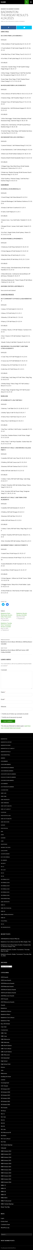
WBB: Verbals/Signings (7, 914)
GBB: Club (3, 793)
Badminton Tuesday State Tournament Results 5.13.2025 (6, 624)
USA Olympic (4, 850)
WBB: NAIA (4, 1197)
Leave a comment (20, 21)
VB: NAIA (3, 1135)
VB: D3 (3, 1126)
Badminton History (6, 742)
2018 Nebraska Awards (7, 770)
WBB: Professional (6, 908)
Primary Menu (31, 2)
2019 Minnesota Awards (7, 786)
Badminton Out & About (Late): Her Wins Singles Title (16, 941)
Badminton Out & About (8, 748)
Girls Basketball (5, 754)
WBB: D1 (3, 905)
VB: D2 (2, 876)
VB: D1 (2, 873)
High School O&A (6, 815)
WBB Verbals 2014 (6, 1151)
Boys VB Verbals (5, 857)
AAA (2, 831)
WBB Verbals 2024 (6, 1176)
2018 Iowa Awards (6, 764)
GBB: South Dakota (6, 818)
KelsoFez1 (11, 21)
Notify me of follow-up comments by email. (15, 714)
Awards (3, 758)
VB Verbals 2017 (5, 879)
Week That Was (5, 1207)
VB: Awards (4, 860)
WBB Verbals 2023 (6, 1173)
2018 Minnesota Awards (7, 767)
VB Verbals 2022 (5, 895)
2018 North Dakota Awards (8, 774)
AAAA (2, 834)
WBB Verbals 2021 (6, 1166)
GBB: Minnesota (5, 799)
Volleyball (4, 920)
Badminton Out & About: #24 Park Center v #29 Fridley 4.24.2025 (15, 650)
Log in (2, 1218)
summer (3, 837)
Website (3, 706)
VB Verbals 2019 (5, 885)
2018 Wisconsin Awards (7, 780)
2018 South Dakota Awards (8, 777)
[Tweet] (24, 27)
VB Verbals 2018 (5, 882)
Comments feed (5, 1224)
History (3, 825)
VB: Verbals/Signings (6, 1145)
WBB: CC (3, 1185)
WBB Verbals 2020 (6, 1163)
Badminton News (14, 9)
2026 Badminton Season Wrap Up (10, 938)
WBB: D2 (3, 911)
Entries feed (4, 1221)
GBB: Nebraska (5, 802)
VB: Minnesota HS (5, 927)
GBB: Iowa (3, 796)
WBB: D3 (3, 917)
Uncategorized (5, 853)
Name (3, 692)
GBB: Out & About (6, 809)
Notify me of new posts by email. (12, 717)
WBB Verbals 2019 (6, 1160)
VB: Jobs (3, 1129)
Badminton (4, 9)
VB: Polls (3, 1141)
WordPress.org (5, 1227)
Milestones (4, 844)
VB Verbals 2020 (5, 889)
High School (4, 828)
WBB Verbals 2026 (6, 1182)
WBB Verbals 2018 (6, 1157)
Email (3, 699)
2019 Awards (4, 783)
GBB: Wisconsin (5, 822)
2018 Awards (4, 761)
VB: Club (3, 869)
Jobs (2, 841)
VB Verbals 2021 (5, 892)
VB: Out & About (5, 1138)
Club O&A (3, 812)
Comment (4, 670)
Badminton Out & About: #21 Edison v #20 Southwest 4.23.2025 (16, 642)
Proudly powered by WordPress (8, 1248)
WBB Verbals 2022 (6, 1169)
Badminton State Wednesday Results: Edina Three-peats (6, 615)
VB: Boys (3, 863)
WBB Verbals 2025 (6, 1179)
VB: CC (2, 866)
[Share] (8, 27)
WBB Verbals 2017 (6, 1154)
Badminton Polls (5, 751)
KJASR (3, 2)
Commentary (4, 790)
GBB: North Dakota (6, 806)
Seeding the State (5, 847)
